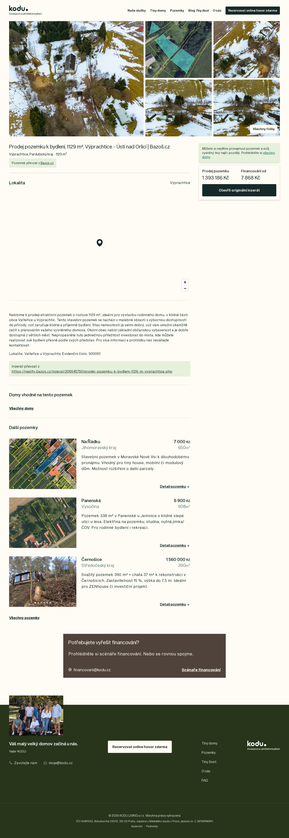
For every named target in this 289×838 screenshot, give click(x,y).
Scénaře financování (201, 669)
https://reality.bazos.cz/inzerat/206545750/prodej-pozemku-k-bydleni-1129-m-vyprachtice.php (92, 371)
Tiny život (209, 762)
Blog (198, 10)
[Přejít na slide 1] (38, 543)
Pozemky (177, 10)
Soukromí (136, 826)
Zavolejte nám (25, 763)
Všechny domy (21, 408)
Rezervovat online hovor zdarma (252, 10)
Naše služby (137, 10)
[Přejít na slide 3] (44, 543)
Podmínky (152, 826)
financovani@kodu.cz (92, 669)
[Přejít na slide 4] (47, 543)
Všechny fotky (264, 129)
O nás (217, 10)
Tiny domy (158, 10)
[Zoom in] (185, 282)
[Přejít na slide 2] (41, 543)
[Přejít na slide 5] (50, 543)
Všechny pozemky (24, 618)
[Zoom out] (185, 288)
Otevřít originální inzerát (239, 190)
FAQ (205, 780)
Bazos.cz (47, 163)
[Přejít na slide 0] (35, 543)
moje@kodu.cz (61, 763)
